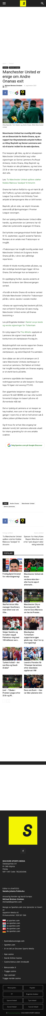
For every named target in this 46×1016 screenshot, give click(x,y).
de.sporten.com (13, 931)
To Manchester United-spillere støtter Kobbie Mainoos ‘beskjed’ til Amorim (12, 540)
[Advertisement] (23, 32)
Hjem (4, 63)
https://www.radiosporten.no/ (16, 92)
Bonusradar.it (10, 967)
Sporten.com (17, 907)
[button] (4, 3)
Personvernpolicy (14, 1013)
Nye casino (9, 954)
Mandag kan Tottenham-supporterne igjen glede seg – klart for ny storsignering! (33, 637)
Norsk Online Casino (13, 958)
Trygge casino (10, 971)
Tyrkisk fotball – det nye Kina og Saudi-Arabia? (11, 665)
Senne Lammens (9, 506)
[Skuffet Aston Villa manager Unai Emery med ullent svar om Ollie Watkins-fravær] (12, 595)
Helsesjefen (12, 988)
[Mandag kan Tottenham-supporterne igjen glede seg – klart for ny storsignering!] (34, 623)
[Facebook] (5, 92)
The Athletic (26, 332)
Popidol (32, 988)
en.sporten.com (13, 923)
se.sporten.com (13, 926)
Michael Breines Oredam (13, 85)
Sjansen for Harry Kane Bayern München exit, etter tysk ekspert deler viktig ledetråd (33, 540)
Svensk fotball (33, 1007)
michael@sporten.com (12, 902)
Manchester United (28, 503)
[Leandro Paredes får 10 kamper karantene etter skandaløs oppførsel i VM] (34, 653)
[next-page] (8, 701)
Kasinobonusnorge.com (14, 941)
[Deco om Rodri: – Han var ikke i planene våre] (34, 681)
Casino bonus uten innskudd (16, 962)
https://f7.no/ (11, 92)
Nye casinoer (9, 975)
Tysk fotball (32, 1000)
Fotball (11, 63)
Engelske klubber (32, 994)
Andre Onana (14, 503)
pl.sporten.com (13, 920)
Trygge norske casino (12, 978)
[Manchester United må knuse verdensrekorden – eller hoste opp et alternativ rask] (34, 565)
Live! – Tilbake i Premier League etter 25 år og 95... (11, 693)
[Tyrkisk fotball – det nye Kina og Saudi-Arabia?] (12, 653)
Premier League (14, 67)
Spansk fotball (12, 1000)
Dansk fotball (11, 1007)
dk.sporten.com (13, 928)
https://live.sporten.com (22, 92)
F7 (12, 994)
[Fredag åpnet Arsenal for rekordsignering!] (12, 565)
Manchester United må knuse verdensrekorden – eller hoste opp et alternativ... (33, 579)
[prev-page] (4, 701)
